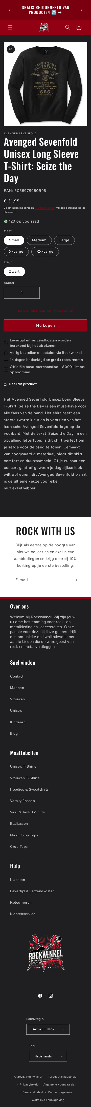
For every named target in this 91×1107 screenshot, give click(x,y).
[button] (10, 27)
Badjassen (19, 823)
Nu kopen (45, 325)
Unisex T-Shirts (23, 766)
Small (14, 240)
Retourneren (21, 902)
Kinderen (18, 722)
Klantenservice (22, 914)
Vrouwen (17, 699)
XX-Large (45, 251)
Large (64, 240)
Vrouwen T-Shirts (24, 778)
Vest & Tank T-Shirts (27, 812)
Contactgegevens (60, 1092)
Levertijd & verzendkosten (32, 891)
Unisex (16, 710)
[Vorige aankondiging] (9, 9)
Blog (14, 733)
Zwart (14, 271)
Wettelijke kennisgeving (48, 1099)
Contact (17, 676)
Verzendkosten (45, 207)
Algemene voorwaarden (59, 1084)
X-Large (16, 251)
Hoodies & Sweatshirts (29, 789)
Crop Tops (19, 846)
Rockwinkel (34, 1076)
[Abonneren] (75, 580)
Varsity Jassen (22, 801)
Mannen (17, 688)
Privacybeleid (29, 1084)
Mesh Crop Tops (24, 835)
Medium (39, 240)
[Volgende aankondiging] (81, 9)
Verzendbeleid (33, 1092)
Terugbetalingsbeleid (62, 1076)
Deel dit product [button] (23, 384)
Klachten (17, 880)
